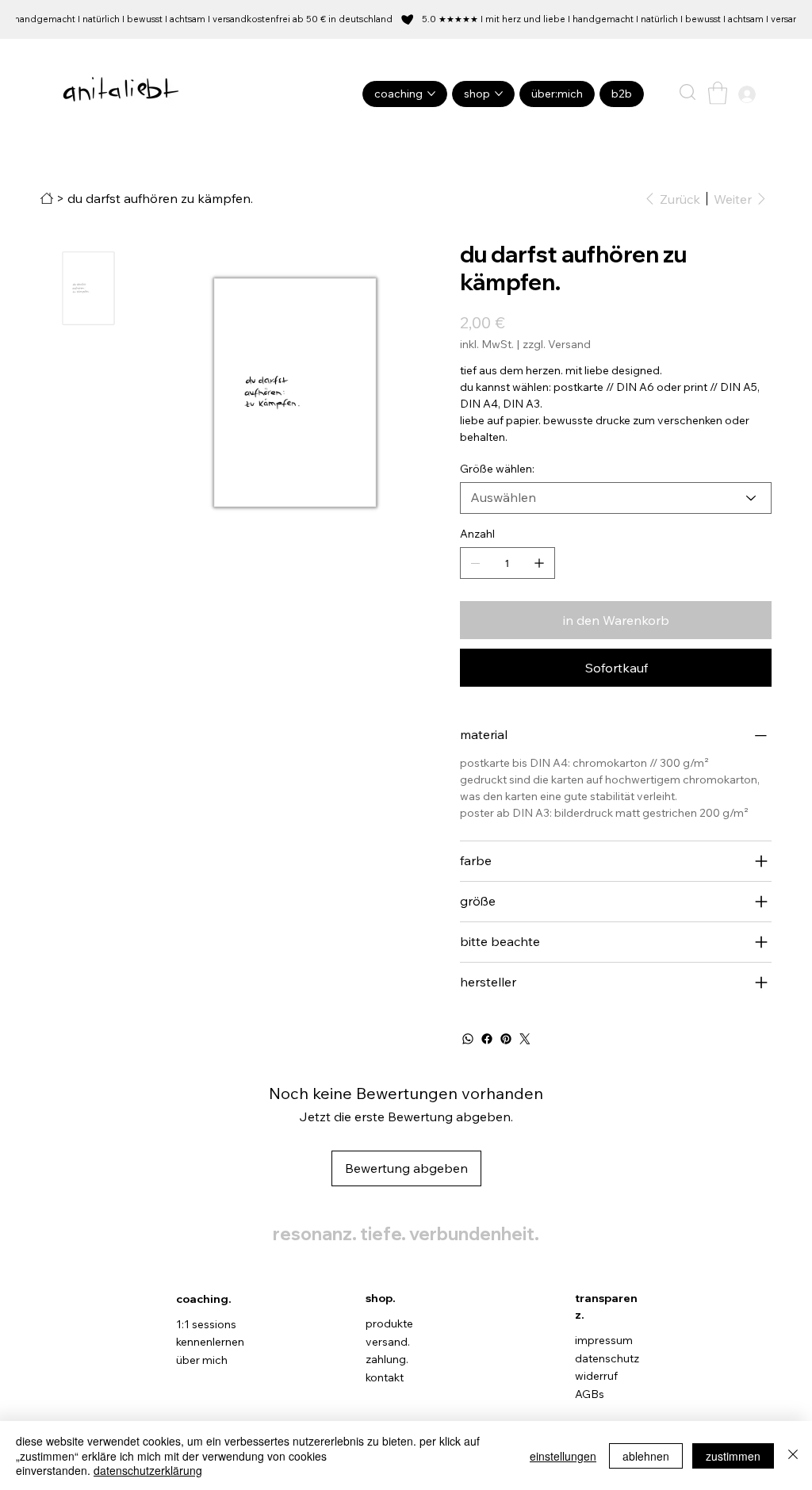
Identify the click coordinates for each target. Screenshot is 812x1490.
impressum (604, 1340)
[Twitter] (525, 1039)
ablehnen (645, 1456)
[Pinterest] (506, 1039)
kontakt (385, 1377)
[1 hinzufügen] (539, 563)
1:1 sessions (206, 1324)
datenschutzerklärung (148, 1470)
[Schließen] (792, 1455)
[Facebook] (487, 1039)
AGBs (589, 1394)
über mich (202, 1360)
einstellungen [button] (563, 1456)
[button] (687, 92)
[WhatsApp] (468, 1039)
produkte (389, 1323)
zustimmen (733, 1456)
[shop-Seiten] (499, 94)
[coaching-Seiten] (431, 94)
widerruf (596, 1376)
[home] (46, 198)
